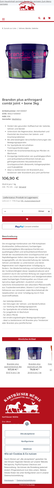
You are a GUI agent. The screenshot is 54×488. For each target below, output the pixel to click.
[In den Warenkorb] (4, 36)
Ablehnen (27, 449)
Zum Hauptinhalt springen (12, 1)
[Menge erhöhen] (49, 211)
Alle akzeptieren (27, 434)
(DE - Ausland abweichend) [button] (30, 201)
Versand (22, 187)
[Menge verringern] (5, 211)
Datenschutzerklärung (26, 480)
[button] (40, 18)
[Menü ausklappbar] (3, 18)
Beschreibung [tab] (9, 236)
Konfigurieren (27, 441)
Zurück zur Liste (10, 28)
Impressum (9, 480)
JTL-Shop (31, 485)
